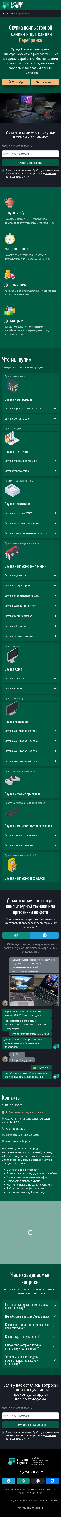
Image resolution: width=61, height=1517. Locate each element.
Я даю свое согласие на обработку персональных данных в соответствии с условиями (32, 173)
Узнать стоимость (30, 162)
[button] (16, 82)
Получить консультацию (30, 1424)
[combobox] (5, 154)
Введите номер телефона (17, 146)
